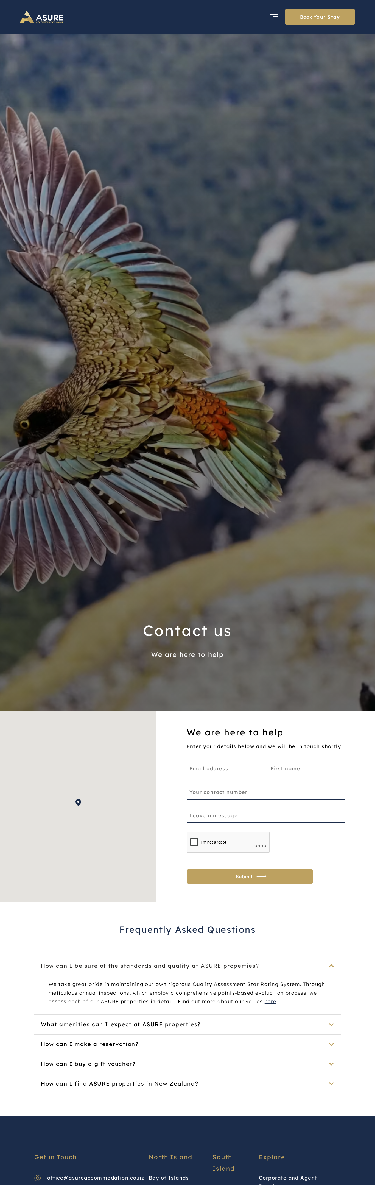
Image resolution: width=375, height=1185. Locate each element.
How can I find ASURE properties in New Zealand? (119, 1083)
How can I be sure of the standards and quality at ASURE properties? (150, 965)
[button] (78, 802)
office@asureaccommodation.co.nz (95, 1178)
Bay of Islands (169, 1178)
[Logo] (42, 17)
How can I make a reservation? (89, 1044)
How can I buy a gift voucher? (88, 1063)
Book (320, 17)
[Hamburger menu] (268, 16)
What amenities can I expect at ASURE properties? (121, 1024)
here (270, 1001)
